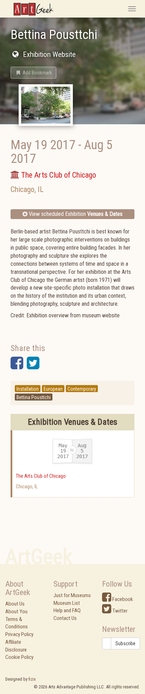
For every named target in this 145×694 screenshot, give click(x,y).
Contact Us (65, 618)
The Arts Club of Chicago (41, 476)
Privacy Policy (19, 634)
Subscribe (125, 643)
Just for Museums (72, 595)
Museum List (66, 603)
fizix (32, 679)
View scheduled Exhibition (74, 214)
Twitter (119, 611)
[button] (33, 73)
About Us (15, 604)
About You (16, 611)
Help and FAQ (67, 610)
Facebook (122, 599)
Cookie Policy (19, 657)
